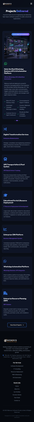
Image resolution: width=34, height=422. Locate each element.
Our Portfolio (17, 392)
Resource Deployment (17, 371)
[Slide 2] (17, 120)
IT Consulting (17, 369)
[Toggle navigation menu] (31, 3)
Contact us (17, 400)
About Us (17, 389)
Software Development (17, 366)
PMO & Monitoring (17, 374)
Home (17, 386)
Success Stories (17, 394)
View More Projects (16, 325)
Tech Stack (17, 397)
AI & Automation (17, 377)
